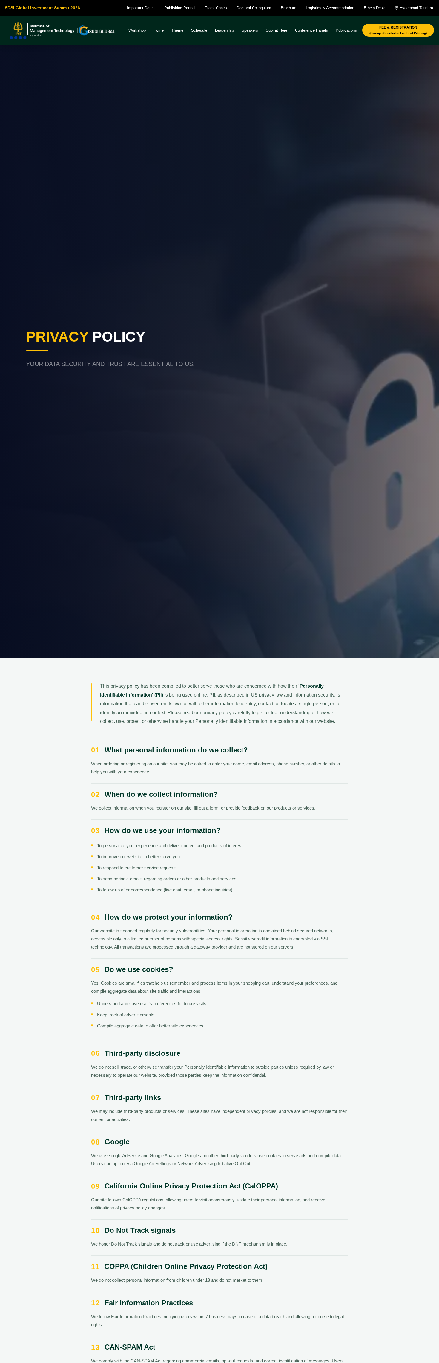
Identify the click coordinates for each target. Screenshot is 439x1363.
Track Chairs (216, 8)
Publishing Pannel (179, 8)
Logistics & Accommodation (330, 8)
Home (159, 30)
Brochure (288, 8)
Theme (177, 30)
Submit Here (276, 30)
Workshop (137, 30)
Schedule (199, 30)
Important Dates (141, 8)
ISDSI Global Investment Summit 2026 (42, 7)
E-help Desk (374, 8)
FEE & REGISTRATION (398, 30)
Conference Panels (311, 30)
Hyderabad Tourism (415, 8)
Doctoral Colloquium (254, 8)
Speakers (250, 30)
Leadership (224, 30)
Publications (346, 30)
